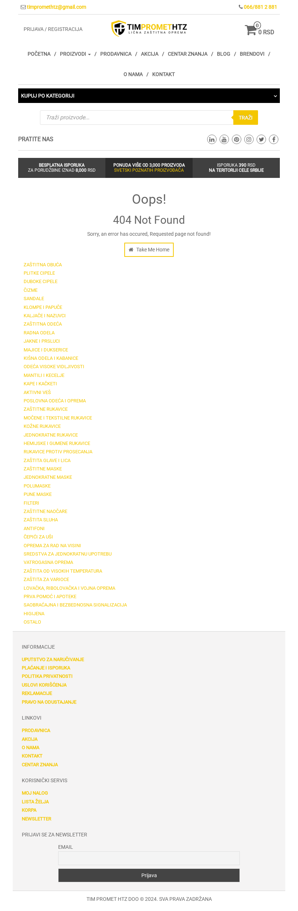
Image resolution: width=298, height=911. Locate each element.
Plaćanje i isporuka (46, 668)
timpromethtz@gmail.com (56, 7)
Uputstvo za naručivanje (53, 659)
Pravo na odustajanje (49, 702)
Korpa (29, 810)
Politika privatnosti (47, 676)
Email (65, 847)
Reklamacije (37, 693)
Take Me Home (152, 249)
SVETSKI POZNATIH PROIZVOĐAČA (149, 170)
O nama (133, 74)
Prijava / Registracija (53, 29)
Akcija (149, 54)
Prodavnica (116, 54)
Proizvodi (73, 54)
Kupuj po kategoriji (47, 96)
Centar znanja (188, 54)
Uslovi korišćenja (44, 685)
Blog (223, 54)
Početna (39, 54)
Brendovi (252, 54)
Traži (246, 117)
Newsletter (36, 819)
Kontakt (163, 74)
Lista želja (35, 801)
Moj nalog (35, 793)
